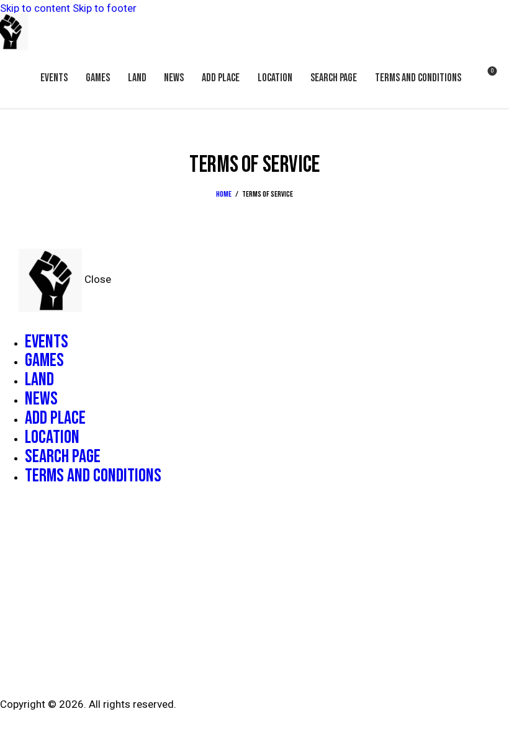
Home (224, 194)
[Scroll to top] (485, 708)
